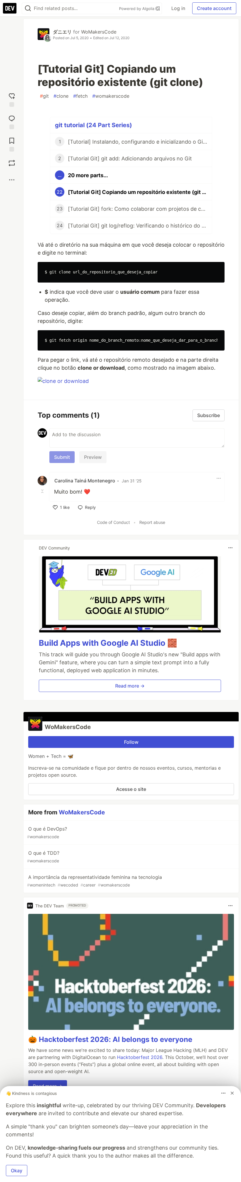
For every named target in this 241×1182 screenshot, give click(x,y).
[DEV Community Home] (9, 8)
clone (60, 96)
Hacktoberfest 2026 (139, 1057)
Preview (93, 457)
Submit (62, 457)
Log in (178, 8)
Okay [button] (16, 1170)
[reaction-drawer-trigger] (11, 98)
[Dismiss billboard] (232, 1093)
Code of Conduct (113, 522)
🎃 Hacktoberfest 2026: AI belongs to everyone (110, 1039)
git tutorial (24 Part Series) (93, 125)
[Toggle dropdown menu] (218, 478)
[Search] (28, 8)
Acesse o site (131, 789)
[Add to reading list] (11, 143)
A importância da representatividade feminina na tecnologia (94, 880)
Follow (131, 742)
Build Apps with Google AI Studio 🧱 (108, 643)
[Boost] (11, 163)
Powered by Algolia (137, 8)
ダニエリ (62, 32)
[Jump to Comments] (11, 121)
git (44, 96)
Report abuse (152, 522)
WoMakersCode (98, 32)
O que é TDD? (43, 856)
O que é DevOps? (47, 832)
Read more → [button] (130, 686)
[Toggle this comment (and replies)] (43, 491)
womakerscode (110, 96)
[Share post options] (12, 180)
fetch (80, 96)
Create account (214, 8)
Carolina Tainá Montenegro (84, 481)
